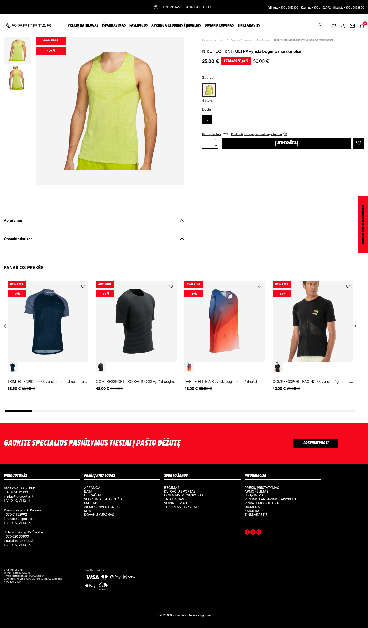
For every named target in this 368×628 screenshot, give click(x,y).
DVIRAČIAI (92, 495)
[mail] (258, 532)
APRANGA (92, 487)
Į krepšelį (286, 143)
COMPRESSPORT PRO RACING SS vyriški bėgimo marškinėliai (145, 381)
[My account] (343, 25)
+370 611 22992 (15, 514)
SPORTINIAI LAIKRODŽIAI (104, 499)
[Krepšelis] (362, 25)
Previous (6, 326)
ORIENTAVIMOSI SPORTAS (185, 495)
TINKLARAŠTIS (256, 514)
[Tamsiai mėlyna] (13, 367)
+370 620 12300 (16, 492)
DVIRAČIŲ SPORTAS (180, 491)
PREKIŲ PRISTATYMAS (262, 487)
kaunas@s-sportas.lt (19, 518)
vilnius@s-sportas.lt (18, 496)
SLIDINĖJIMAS (175, 503)
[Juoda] (101, 367)
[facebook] (247, 532)
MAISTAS (91, 503)
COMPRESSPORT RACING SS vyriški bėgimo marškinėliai (318, 381)
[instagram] (253, 532)
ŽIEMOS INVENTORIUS (102, 507)
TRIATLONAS (174, 499)
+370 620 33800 (16, 536)
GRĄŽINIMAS (255, 495)
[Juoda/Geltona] (278, 367)
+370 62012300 (288, 7)
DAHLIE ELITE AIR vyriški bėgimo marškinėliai (220, 381)
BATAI (88, 491)
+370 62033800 (354, 7)
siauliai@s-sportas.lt (19, 540)
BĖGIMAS (171, 487)
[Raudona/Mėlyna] (189, 367)
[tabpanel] (48, 336)
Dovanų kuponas (99, 514)
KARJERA (252, 511)
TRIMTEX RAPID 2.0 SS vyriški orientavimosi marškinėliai (52, 381)
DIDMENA (252, 507)
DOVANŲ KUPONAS (363, 224)
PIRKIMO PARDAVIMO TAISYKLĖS (270, 499)
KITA (87, 511)
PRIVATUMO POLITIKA (262, 503)
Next (355, 326)
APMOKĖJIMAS (256, 491)
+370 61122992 (321, 7)
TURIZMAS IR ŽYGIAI (180, 507)
